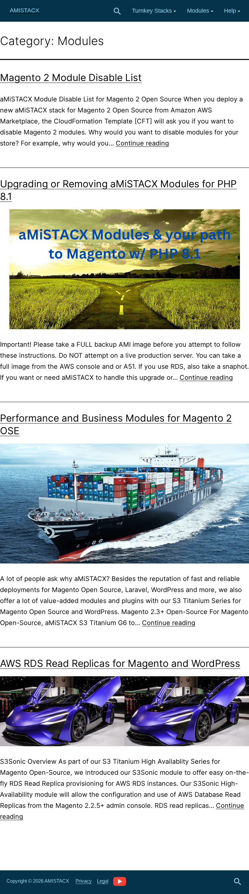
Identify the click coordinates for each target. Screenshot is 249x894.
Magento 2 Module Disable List (71, 77)
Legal (102, 881)
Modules (198, 10)
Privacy (84, 881)
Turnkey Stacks (152, 10)
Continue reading (142, 143)
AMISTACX (24, 10)
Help (230, 10)
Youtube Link (119, 881)
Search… (117, 11)
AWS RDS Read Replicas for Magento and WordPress (120, 663)
